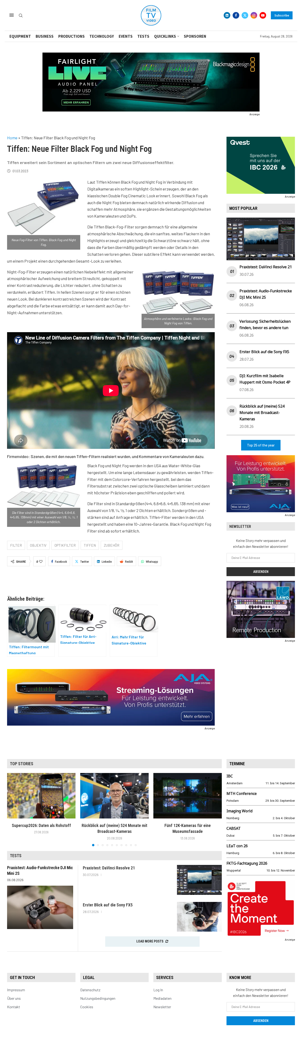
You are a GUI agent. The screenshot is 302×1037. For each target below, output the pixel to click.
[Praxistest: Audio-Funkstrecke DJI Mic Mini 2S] (40, 907)
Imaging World (239, 811)
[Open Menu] (11, 15)
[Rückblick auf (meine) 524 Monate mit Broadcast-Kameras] (114, 795)
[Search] (20, 16)
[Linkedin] (227, 15)
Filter (16, 545)
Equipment (20, 36)
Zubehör (111, 545)
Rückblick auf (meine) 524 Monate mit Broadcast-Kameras (262, 412)
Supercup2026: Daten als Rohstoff (41, 825)
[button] (13, 809)
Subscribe (281, 15)
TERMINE (237, 763)
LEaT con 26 (237, 845)
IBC (229, 776)
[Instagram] (254, 15)
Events (126, 36)
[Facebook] (236, 15)
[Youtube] (263, 15)
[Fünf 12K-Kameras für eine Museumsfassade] (187, 795)
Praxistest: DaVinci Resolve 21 (265, 266)
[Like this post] (40, 561)
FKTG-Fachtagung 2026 (246, 863)
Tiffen (90, 545)
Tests (143, 36)
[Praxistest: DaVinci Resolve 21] (199, 880)
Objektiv (38, 545)
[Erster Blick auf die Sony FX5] (199, 917)
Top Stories (21, 763)
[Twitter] (245, 15)
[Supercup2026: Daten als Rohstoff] (41, 795)
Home (12, 137)
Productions (71, 36)
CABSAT (233, 828)
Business (45, 36)
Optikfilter (65, 545)
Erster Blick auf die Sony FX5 (264, 351)
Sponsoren (195, 36)
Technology (101, 36)
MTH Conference (241, 793)
